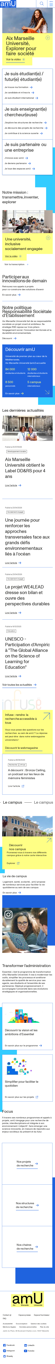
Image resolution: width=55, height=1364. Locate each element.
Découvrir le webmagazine (21, 748)
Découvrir (7, 338)
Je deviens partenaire (16, 163)
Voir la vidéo (15, 59)
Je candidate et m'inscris (17, 92)
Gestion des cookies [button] (38, 1324)
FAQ (4, 1318)
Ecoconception (21, 1324)
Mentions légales (9, 1327)
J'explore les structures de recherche (23, 122)
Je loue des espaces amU (18, 168)
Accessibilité (8, 1324)
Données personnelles (28, 1327)
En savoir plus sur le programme (21, 1045)
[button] (14, 264)
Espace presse (25, 1315)
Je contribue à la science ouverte (21, 133)
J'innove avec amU (14, 158)
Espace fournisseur (42, 1315)
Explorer (11, 863)
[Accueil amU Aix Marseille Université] (8, 4)
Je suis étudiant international (19, 98)
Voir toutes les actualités (17, 685)
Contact (9, 1315)
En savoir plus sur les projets (19, 1097)
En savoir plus (9, 294)
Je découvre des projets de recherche (24, 128)
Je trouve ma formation (16, 87)
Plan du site (44, 1327)
